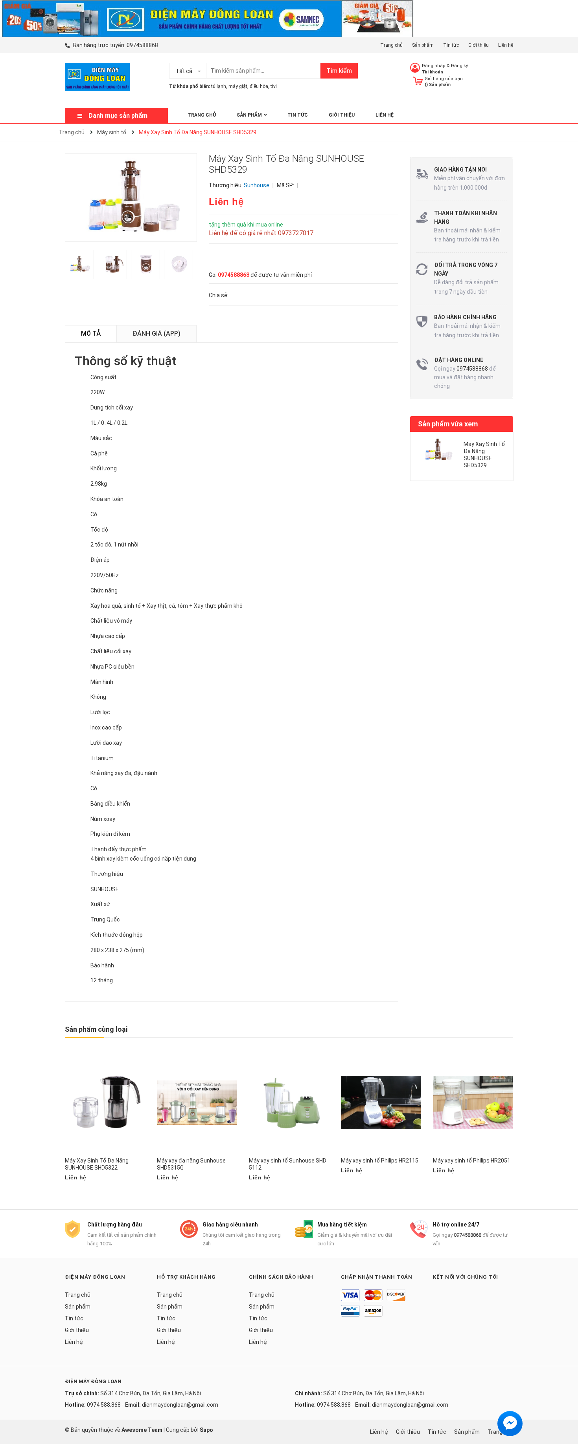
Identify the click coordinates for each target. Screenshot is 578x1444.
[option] (81, 266)
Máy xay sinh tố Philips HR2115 (379, 1160)
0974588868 (142, 45)
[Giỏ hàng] (418, 81)
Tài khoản (432, 72)
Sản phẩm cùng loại (96, 1029)
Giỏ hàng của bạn (444, 78)
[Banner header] (207, 18)
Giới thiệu (478, 45)
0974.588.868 (104, 1405)
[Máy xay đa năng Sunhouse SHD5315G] (197, 1102)
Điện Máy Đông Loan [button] (95, 1277)
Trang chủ (391, 45)
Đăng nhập (433, 65)
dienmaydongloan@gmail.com (180, 1405)
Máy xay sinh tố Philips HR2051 (471, 1160)
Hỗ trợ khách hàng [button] (186, 1277)
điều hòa (259, 86)
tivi (274, 86)
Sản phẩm (423, 45)
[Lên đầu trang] (564, 1407)
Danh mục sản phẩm (117, 115)
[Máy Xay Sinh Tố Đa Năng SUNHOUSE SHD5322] (105, 1102)
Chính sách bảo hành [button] (281, 1277)
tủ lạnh (218, 86)
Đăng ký (459, 65)
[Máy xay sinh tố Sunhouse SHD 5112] (289, 1102)
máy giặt (237, 86)
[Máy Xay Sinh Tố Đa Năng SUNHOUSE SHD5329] (438, 450)
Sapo (206, 1430)
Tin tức (451, 45)
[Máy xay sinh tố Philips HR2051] (473, 1102)
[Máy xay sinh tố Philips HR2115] (381, 1102)
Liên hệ (505, 45)
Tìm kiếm (339, 71)
